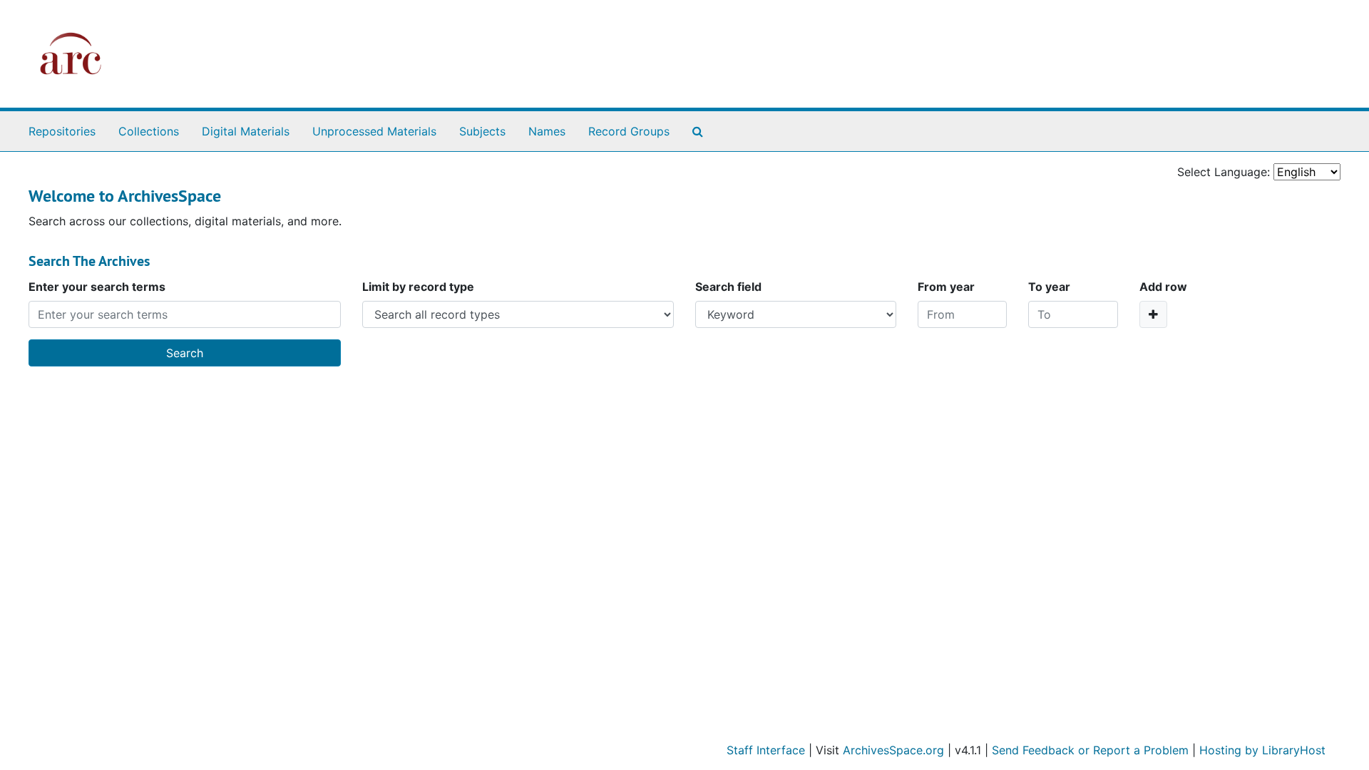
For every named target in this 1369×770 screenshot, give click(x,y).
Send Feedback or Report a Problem (1090, 750)
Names (546, 131)
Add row (1163, 286)
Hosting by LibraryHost (1262, 750)
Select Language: (1223, 172)
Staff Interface (766, 750)
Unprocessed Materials (374, 131)
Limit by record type (418, 286)
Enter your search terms (97, 286)
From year (946, 286)
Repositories (62, 131)
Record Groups (629, 131)
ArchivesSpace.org (893, 750)
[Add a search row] (1153, 314)
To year (1049, 286)
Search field (728, 286)
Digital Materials (245, 131)
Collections (148, 131)
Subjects (482, 131)
